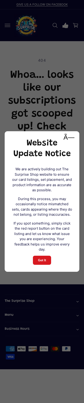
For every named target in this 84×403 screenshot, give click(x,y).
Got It (42, 260)
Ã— (68, 137)
